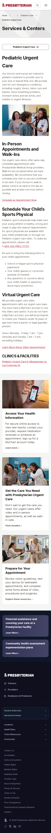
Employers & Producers (20, 696)
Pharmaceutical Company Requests (19, 807)
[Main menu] (46, 5)
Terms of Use (9, 793)
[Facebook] (5, 827)
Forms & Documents (12, 760)
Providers (13, 690)
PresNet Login (10, 779)
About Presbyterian (12, 784)
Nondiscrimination (11, 798)
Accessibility (9, 755)
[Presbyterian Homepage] (17, 6)
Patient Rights (10, 765)
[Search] (37, 5)
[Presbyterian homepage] (25, 675)
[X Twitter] (10, 827)
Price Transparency (12, 803)
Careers (12, 683)
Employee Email (11, 774)
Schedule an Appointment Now (19, 200)
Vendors (7, 812)
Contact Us (9, 751)
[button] (25, 710)
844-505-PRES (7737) (16, 246)
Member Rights (10, 769)
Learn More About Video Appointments (23, 347)
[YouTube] (19, 827)
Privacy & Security (12, 788)
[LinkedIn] (15, 827)
